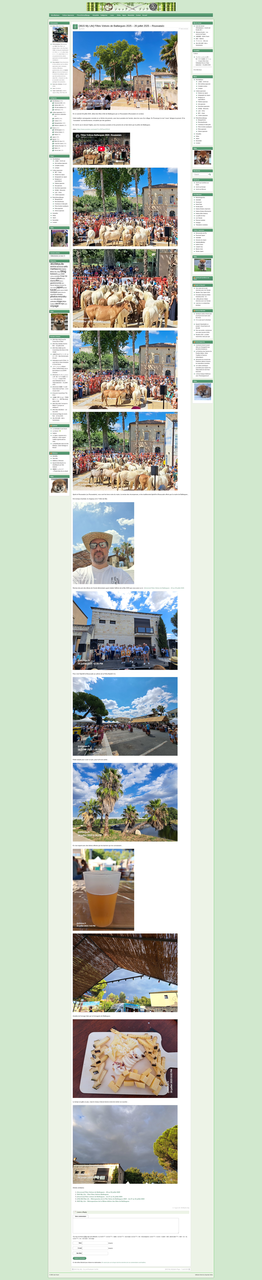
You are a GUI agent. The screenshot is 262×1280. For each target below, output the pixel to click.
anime (53, 266)
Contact (138, 15)
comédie (57, 276)
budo (59, 274)
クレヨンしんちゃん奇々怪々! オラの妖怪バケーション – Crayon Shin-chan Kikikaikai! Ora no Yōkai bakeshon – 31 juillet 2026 (203, 61)
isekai (54, 287)
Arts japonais (58, 185)
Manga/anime (58, 123)
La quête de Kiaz (200, 215)
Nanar (56, 134)
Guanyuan (199, 202)
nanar (59, 292)
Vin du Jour (57, 150)
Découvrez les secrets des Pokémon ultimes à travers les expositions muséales (203, 361)
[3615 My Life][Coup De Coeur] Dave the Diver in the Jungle (60, 350)
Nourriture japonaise (60, 188)
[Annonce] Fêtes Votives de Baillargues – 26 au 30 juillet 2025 (164, 588)
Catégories (104, 15)
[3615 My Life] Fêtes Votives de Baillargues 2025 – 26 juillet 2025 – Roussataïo (121, 25)
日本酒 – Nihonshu (60, 190)
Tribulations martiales (202, 225)
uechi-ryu (59, 303)
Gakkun (55, 433)
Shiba (119, 15)
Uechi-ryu (57, 109)
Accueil (144, 15)
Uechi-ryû (59, 90)
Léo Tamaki (199, 218)
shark (51, 299)
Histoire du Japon (60, 174)
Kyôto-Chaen (199, 244)
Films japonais (59, 208)
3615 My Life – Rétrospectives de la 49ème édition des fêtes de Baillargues (103, 1201)
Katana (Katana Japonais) (203, 209)
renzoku (62, 296)
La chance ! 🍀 (57, 431)
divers (63, 278)
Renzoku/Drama (59, 201)
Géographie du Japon (61, 177)
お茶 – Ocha (58, 192)
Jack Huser (56, 1274)
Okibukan (55, 453)
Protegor (198, 222)
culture (59, 278)
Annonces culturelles (60, 114)
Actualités (96, 15)
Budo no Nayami (200, 285)
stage (59, 301)
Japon (124, 15)
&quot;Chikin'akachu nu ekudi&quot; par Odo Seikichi (59, 465)
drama (52, 281)
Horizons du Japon (201, 240)
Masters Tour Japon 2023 (203, 292)
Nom (80, 1243)
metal (66, 290)
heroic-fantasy (54, 285)
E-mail (80, 1248)
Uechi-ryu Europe (201, 187)
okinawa (59, 294)
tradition (52, 304)
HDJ (63, 283)
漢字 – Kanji (58, 172)
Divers (54, 128)
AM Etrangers (58, 130)
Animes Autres (58, 132)
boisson (53, 274)
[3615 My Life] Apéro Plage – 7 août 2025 (176, 1269)
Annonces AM (58, 103)
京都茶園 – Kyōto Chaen (202, 36)
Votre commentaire (80, 1216)
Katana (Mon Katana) (202, 213)
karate (53, 290)
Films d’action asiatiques (61, 206)
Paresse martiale (200, 220)
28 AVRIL (55, 456)
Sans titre (55, 458)
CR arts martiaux (59, 107)
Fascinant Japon (200, 235)
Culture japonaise (68, 15)
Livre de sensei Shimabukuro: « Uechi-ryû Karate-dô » (203, 28)
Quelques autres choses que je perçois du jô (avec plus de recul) (204, 315)
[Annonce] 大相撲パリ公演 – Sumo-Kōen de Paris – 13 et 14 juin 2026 (60, 388)
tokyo (64, 301)
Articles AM (57, 105)
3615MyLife (184, 1207)
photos (54, 296)
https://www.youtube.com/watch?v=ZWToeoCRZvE (93, 129)
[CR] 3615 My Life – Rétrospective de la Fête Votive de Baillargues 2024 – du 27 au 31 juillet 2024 (110, 1199)
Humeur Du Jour (59, 146)
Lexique (57, 168)
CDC (63, 274)
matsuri (62, 290)
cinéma (52, 276)
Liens (112, 15)
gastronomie (55, 283)
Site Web (79, 1253)
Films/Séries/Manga (83, 15)
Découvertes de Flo (201, 233)
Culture (56, 121)
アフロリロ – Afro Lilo (202, 41)
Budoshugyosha (200, 197)
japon (60, 287)
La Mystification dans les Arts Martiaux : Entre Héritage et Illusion (60, 445)
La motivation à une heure (60, 428)
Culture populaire (59, 194)
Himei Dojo (199, 204)
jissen (65, 287)
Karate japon (199, 206)
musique (53, 292)
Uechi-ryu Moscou (201, 189)
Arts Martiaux (56, 101)
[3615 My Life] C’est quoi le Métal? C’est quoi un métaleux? (60, 405)
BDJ (60, 269)
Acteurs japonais (59, 210)
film (57, 280)
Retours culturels (59, 125)
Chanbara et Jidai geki (61, 204)
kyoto (58, 290)
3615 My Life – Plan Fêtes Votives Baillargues (93, 1194)
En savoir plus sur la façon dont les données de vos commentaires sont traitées (124, 1262)
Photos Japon (199, 251)
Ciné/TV (56, 118)
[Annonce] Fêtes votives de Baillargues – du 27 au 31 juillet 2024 (99, 1196)
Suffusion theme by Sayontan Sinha (204, 1274)
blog (188, 1207)
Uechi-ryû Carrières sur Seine (201, 278)
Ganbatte (54, 425)
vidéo (65, 304)
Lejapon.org (199, 247)
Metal (55, 148)
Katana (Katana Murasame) (203, 211)
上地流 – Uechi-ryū (60, 161)
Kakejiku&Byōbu (200, 242)
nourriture (53, 294)
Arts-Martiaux (55, 15)
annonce (60, 267)
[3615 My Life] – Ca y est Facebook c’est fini (86, 1269)
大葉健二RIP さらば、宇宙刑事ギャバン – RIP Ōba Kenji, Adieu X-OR (60, 399)
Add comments (184, 28)
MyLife (82, 28)
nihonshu (63, 292)
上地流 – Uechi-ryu (203, 81)
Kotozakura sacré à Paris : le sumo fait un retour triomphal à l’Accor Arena (60, 362)
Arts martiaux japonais (61, 163)
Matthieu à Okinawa (58, 460)
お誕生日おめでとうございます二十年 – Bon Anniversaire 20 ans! (60, 356)
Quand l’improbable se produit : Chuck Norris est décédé (203, 326)
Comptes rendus (59, 165)
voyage (54, 306)
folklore (61, 281)
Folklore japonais (59, 183)
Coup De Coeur (58, 143)
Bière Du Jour (58, 141)
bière (64, 269)
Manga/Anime (59, 199)
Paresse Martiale (200, 310)
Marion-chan (199, 249)
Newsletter (131, 15)
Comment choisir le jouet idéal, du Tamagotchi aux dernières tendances (203, 347)
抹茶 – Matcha (200, 38)
